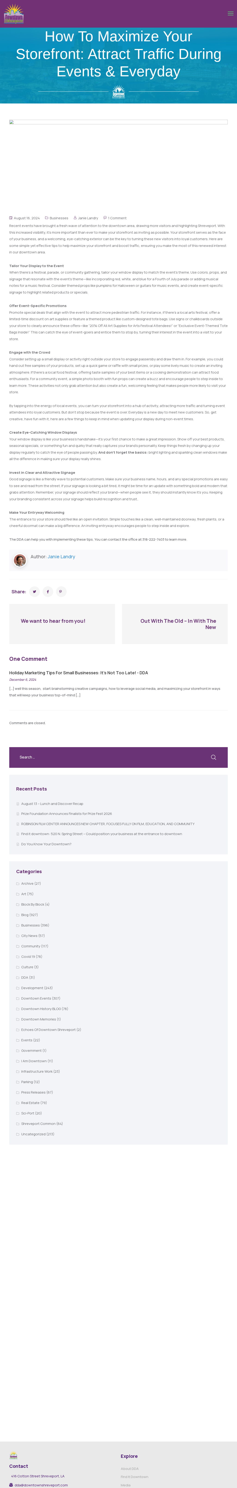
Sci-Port (27, 1113)
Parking (27, 1081)
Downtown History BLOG (41, 1008)
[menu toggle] (231, 13)
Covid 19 (28, 956)
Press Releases (33, 1092)
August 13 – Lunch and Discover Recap (52, 803)
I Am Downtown (34, 1061)
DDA (24, 977)
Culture (27, 967)
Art (23, 893)
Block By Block (32, 904)
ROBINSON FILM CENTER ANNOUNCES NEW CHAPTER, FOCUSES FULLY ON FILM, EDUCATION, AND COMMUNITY (108, 823)
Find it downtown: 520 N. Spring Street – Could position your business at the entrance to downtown (101, 833)
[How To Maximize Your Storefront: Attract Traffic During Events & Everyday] (34, 591)
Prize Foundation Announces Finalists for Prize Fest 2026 (66, 813)
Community (30, 946)
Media (126, 1485)
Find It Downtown (134, 1476)
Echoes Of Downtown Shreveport (48, 1029)
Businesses (59, 218)
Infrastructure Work (37, 1071)
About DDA (130, 1468)
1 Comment (117, 218)
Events (26, 1040)
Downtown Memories (38, 1019)
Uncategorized (33, 1134)
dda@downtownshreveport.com (41, 1485)
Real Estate (30, 1102)
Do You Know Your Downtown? (46, 844)
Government (31, 1050)
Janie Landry (88, 218)
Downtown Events (36, 998)
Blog (24, 914)
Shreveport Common (38, 1123)
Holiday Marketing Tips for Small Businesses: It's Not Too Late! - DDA (78, 672)
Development (32, 987)
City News (29, 935)
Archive (27, 883)
